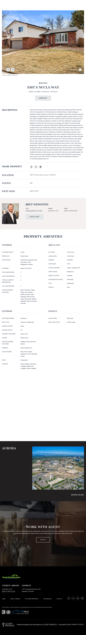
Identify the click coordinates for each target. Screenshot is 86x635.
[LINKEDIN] (77, 598)
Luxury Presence (49, 625)
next (13, 70)
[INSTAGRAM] (73, 598)
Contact (59, 599)
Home (3, 599)
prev (8, 70)
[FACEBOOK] (68, 598)
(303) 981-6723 (7, 589)
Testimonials (47, 599)
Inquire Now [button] (43, 98)
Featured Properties (31, 599)
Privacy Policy (78, 625)
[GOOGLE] (82, 598)
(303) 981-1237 (53, 211)
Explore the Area (77, 495)
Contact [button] (43, 540)
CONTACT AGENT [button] (34, 217)
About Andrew (15, 599)
